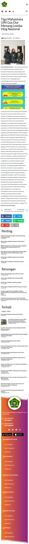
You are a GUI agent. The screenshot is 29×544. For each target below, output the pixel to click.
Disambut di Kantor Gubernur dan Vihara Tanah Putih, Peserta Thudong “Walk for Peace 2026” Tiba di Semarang (14, 299)
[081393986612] (3, 424)
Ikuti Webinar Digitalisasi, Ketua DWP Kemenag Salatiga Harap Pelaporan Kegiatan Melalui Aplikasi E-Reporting (17, 321)
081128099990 (9, 418)
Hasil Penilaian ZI (9, 448)
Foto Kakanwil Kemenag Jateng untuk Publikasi (12, 314)
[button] (27, 4)
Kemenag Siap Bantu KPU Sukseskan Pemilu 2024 (12, 352)
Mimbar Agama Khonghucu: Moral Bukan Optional (12, 261)
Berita (8, 311)
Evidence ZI (7, 452)
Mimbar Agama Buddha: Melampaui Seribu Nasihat (12, 241)
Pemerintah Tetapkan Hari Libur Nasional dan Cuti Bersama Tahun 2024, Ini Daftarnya (12, 384)
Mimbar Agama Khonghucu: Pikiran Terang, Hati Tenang (14, 286)
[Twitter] (6, 11)
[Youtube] (9, 11)
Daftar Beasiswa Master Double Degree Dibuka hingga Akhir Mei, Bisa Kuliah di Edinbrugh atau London (13, 252)
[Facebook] (2, 11)
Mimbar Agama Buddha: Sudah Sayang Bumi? (11, 282)
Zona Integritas (8, 444)
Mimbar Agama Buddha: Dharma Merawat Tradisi (12, 273)
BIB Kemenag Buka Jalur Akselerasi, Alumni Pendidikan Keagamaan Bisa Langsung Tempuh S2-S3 (13, 246)
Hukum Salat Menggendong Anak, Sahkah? (10, 340)
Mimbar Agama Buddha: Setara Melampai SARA (12, 278)
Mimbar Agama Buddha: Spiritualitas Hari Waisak (12, 257)
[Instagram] (13, 11)
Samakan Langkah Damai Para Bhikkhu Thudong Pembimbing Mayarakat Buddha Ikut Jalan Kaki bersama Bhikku (14, 293)
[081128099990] (3, 418)
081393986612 (8, 423)
